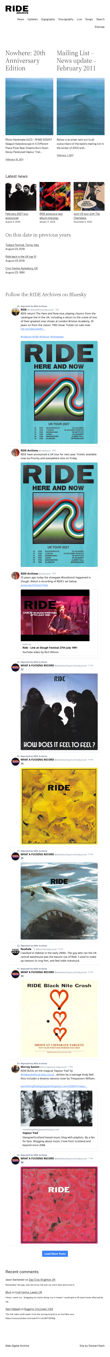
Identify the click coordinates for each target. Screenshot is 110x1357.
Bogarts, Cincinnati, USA (38, 1309)
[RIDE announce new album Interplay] (55, 197)
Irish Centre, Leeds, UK (28, 1292)
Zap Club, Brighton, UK (42, 1279)
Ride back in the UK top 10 (20, 256)
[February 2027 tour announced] (20, 197)
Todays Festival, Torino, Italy (22, 244)
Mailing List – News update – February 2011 (77, 60)
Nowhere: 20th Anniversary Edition (25, 60)
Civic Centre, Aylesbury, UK (21, 268)
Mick (8, 1292)
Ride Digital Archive (17, 1345)
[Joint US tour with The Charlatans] (89, 197)
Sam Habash (12, 1309)
